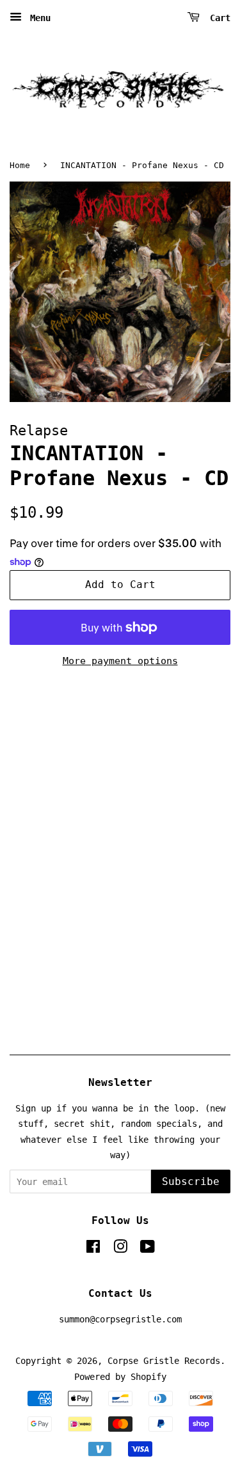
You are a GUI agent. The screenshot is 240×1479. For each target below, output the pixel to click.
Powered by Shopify (120, 1377)
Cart (217, 18)
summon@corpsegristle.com (120, 1319)
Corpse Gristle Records (164, 1361)
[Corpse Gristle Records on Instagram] (120, 1249)
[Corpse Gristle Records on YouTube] (147, 1249)
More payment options (120, 661)
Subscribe (191, 1181)
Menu (38, 18)
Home (20, 165)
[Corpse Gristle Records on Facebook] (93, 1249)
